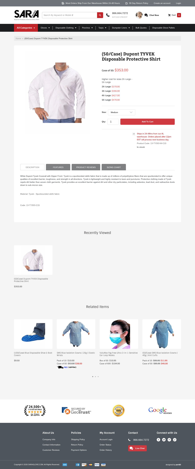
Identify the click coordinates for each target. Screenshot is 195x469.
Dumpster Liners (118, 29)
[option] (57, 92)
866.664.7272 (120, 13)
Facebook (158, 439)
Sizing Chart (114, 167)
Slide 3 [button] (98, 376)
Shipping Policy (78, 439)
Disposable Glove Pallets (163, 28)
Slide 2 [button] (95, 376)
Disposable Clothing (63, 29)
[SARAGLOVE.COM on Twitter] (164, 439)
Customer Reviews (51, 450)
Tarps (100, 29)
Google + (174, 439)
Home (18, 38)
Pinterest (169, 439)
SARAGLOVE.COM (35, 465)
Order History (106, 450)
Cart (175, 15)
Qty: (104, 121)
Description (32, 167)
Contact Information (51, 445)
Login (178, 3)
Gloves (43, 29)
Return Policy (77, 445)
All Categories (23, 29)
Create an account (162, 3)
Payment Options (79, 450)
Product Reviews (86, 167)
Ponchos (85, 29)
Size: (104, 112)
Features (58, 167)
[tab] (92, 376)
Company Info (49, 439)
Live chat (140, 448)
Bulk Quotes (141, 28)
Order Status (105, 445)
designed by (173, 465)
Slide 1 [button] (92, 376)
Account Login (106, 439)
